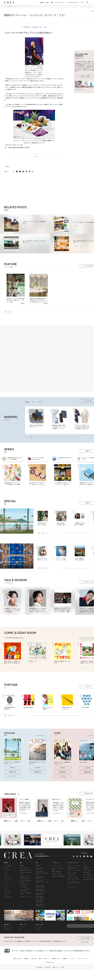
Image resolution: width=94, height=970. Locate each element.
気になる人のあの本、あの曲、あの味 (58, 869)
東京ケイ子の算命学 (87, 874)
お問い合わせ (33, 958)
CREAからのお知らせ (8, 897)
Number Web (47, 967)
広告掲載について (55, 958)
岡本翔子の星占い (86, 868)
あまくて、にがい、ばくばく (73, 879)
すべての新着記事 (7, 865)
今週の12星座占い (86, 872)
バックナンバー (40, 735)
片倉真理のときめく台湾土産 (25, 870)
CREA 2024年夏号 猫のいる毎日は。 (39, 901)
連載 (47, 2)
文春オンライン (56, 967)
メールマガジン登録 (84, 938)
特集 (52, 2)
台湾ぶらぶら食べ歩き (24, 868)
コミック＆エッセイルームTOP (74, 865)
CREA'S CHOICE (7, 892)
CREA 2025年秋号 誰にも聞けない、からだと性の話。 (42, 882)
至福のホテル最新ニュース (25, 878)
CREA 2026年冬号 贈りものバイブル (39, 877)
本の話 (62, 967)
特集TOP (37, 865)
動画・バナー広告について (44, 958)
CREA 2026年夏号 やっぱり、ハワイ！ (40, 869)
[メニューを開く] (87, 2)
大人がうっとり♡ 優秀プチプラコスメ (26, 893)
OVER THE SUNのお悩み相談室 (58, 876)
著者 (21, 929)
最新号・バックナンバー (9, 927)
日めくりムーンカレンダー (88, 877)
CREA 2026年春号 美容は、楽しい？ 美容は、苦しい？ (42, 873)
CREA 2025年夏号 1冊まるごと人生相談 (40, 886)
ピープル (21, 927)
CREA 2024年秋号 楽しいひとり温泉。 (40, 897)
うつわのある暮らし (24, 886)
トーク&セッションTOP (56, 865)
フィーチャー (6, 890)
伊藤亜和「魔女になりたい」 (73, 868)
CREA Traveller (40, 967)
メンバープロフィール (40, 927)
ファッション (6, 881)
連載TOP (21, 865)
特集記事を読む (12, 772)
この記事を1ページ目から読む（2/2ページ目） (35, 27)
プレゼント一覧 (78, 89)
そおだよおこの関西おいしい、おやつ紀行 (26, 881)
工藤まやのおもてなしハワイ (25, 876)
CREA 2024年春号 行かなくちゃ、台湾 (40, 905)
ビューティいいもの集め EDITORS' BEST (25, 890)
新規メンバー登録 (85, 76)
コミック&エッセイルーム (73, 2)
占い (82, 2)
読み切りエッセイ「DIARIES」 (74, 870)
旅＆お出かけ (7, 166)
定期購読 (64, 958)
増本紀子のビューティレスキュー (26, 897)
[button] (5, 311)
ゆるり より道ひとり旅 (72, 886)
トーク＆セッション (59, 2)
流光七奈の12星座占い (87, 870)
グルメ (5, 872)
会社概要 (25, 958)
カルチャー (6, 874)
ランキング (6, 885)
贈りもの (6, 868)
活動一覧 (37, 929)
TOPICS (5, 894)
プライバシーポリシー (83, 958)
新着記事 (42, 2)
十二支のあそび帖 (71, 874)
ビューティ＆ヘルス (8, 879)
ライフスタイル (7, 877)
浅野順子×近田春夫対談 (56, 871)
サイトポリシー (73, 958)
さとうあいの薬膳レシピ (25, 884)
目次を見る (12, 767)
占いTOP (85, 865)
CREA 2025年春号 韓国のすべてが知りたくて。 (41, 890)
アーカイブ (6, 887)
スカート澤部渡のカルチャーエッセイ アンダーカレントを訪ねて (74, 883)
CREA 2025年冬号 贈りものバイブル (39, 894)
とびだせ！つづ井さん (72, 872)
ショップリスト (12, 776)
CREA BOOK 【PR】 (8, 929)
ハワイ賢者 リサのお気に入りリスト (26, 873)
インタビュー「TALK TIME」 (73, 877)
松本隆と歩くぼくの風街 (56, 874)
